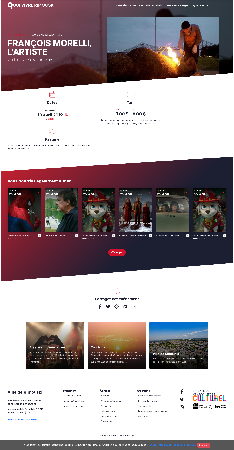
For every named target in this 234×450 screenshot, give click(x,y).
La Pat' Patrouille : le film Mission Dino (94, 237)
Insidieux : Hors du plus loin (132, 235)
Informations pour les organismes (153, 411)
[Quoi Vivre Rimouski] (32, 5)
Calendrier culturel (126, 5)
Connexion (143, 416)
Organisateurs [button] (199, 5)
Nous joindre (106, 421)
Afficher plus (116, 252)
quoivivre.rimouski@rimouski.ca (22, 419)
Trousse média (144, 406)
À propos (105, 396)
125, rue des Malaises (55, 235)
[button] (66, 114)
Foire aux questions (109, 416)
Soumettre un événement (150, 396)
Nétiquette (106, 406)
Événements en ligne (177, 5)
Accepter (203, 445)
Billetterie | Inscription (151, 5)
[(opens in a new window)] (117, 345)
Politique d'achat (108, 411)
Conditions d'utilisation (111, 401)
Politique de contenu (147, 401)
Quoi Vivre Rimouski (17, 34)
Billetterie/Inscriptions (74, 401)
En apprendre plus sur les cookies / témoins (173, 444)
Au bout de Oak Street (167, 235)
